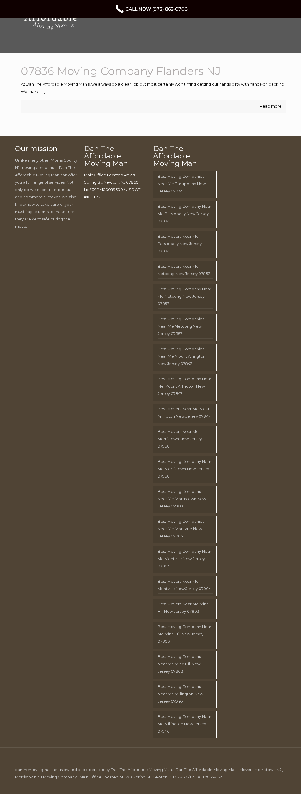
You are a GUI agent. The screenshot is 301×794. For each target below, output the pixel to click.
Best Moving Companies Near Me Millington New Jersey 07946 (181, 693)
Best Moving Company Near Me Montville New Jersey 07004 (184, 558)
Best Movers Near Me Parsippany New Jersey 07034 (180, 243)
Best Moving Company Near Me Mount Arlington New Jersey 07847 (184, 386)
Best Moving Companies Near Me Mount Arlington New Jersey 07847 (181, 356)
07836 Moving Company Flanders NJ (121, 71)
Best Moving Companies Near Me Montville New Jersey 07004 (181, 528)
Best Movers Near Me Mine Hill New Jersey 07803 (183, 608)
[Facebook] (237, 784)
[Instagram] (269, 784)
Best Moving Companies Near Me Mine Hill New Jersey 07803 (181, 664)
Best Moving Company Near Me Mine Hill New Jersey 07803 (184, 634)
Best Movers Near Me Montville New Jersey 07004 (184, 585)
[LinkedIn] (253, 784)
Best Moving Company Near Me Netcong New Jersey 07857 (184, 296)
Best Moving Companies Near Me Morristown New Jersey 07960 (182, 498)
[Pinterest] (261, 784)
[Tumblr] (277, 784)
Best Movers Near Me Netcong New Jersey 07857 (184, 270)
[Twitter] (245, 784)
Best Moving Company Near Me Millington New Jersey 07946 (184, 723)
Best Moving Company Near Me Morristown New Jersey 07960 (184, 468)
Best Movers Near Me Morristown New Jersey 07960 (180, 438)
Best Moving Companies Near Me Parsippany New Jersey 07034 (182, 183)
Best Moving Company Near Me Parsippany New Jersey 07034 (184, 213)
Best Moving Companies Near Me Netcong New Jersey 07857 (181, 326)
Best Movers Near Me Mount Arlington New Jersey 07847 (185, 412)
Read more (271, 106)
